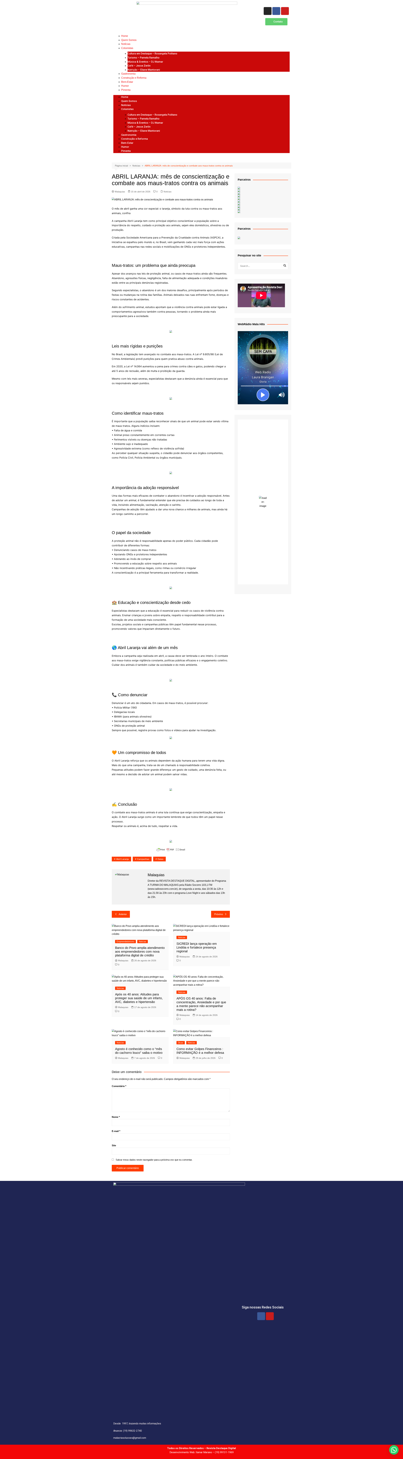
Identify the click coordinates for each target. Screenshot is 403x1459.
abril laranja (122, 859)
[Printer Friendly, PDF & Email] (171, 849)
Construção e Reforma (133, 77)
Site (114, 1145)
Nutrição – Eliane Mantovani (144, 69)
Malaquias (120, 191)
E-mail (116, 1131)
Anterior (123, 914)
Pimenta (126, 90)
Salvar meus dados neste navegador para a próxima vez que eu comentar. (154, 1159)
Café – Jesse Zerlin (139, 65)
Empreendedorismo (125, 941)
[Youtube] (285, 11)
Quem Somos (128, 40)
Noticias (167, 191)
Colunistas (127, 48)
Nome (116, 1117)
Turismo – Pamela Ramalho (143, 57)
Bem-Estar (127, 82)
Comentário (119, 1086)
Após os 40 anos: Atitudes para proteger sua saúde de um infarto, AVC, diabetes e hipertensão (139, 998)
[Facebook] (276, 11)
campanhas (143, 859)
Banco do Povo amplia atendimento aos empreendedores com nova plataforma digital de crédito (140, 951)
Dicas (180, 1043)
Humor (125, 85)
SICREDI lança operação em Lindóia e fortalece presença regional (196, 947)
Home (124, 36)
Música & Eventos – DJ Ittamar (145, 61)
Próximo (218, 914)
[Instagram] (268, 11)
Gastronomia (128, 73)
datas (160, 859)
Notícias (125, 44)
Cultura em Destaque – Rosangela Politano (152, 53)
